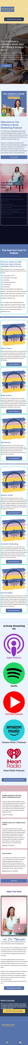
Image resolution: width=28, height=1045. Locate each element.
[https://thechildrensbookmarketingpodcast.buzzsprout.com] (14, 1025)
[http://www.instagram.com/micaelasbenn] (7, 1042)
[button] (26, 9)
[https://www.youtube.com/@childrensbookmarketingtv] (20, 1042)
